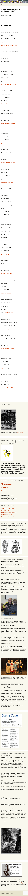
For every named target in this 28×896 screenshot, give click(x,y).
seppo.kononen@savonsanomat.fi (9, 45)
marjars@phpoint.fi (6, 293)
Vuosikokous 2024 (5, 510)
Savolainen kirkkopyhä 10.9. (7, 514)
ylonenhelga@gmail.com (7, 254)
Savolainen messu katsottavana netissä (9, 512)
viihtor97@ (4, 368)
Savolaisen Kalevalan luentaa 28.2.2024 (9, 508)
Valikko (3, 4)
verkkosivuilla (20, 432)
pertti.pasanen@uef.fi (6, 273)
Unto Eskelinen (14, 880)
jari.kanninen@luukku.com (7, 143)
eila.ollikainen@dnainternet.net (8, 84)
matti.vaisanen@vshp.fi (6, 329)
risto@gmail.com (8, 312)
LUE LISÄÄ (6, 533)
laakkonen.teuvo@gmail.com (8, 123)
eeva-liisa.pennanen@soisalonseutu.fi (10, 218)
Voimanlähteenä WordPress (7, 893)
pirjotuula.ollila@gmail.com (8, 64)
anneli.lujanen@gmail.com (7, 348)
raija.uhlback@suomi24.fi (7, 387)
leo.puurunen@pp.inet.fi (7, 182)
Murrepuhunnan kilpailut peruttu (7, 516)
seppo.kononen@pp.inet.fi (7, 42)
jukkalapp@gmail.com (6, 104)
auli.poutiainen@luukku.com (8, 162)
